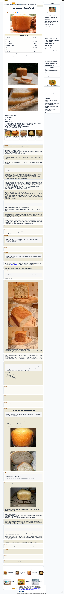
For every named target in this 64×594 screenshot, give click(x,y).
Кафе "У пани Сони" (48, 26)
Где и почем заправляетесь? (49, 43)
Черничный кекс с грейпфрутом (50, 112)
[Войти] (18, 207)
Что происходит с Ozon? (49, 36)
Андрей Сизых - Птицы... (49, 45)
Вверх (4, 564)
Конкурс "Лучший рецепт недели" (50, 57)
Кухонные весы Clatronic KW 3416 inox (51, 61)
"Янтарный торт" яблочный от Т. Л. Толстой (52, 50)
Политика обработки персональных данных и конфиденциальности (32, 593)
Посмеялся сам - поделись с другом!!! (51, 17)
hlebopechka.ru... (14, 264)
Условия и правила (21, 593)
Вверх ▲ (46, 593)
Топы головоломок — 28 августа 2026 (51, 63)
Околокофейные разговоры (49, 24)
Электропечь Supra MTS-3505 (49, 65)
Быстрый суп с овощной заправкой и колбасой (52, 85)
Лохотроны (46, 52)
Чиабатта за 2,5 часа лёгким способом (51, 38)
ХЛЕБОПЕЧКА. (6, 0)
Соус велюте (47, 98)
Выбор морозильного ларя (50, 96)
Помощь (18, 593)
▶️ (15, 12)
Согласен (21, 591)
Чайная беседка (47, 28)
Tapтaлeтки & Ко (47, 19)
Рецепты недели (47, 59)
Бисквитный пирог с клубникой (52, 12)
